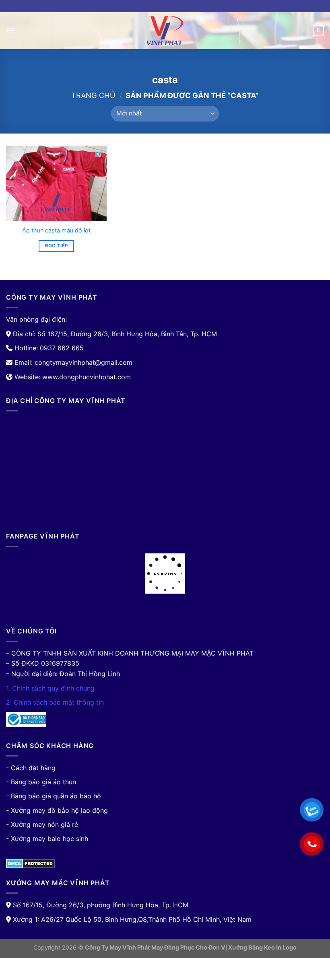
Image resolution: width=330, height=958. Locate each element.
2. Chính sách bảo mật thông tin (55, 702)
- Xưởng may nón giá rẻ (42, 824)
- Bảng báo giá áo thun (41, 782)
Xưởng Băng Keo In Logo (262, 947)
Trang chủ (93, 95)
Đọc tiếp (56, 246)
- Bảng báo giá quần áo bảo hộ (53, 796)
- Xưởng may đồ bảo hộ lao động (57, 810)
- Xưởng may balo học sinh (47, 839)
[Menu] (11, 30)
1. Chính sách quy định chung (50, 688)
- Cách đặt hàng (31, 768)
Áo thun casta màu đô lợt (56, 230)
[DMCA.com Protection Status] (30, 863)
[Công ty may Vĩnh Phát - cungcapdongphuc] (165, 30)
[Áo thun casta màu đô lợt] (56, 183)
